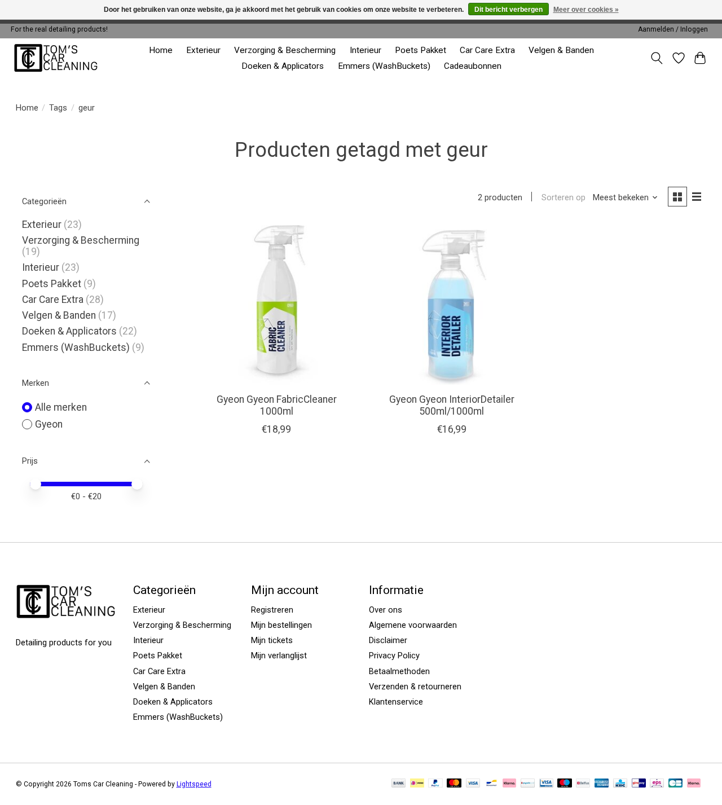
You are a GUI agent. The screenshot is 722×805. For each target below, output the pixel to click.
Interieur (365, 50)
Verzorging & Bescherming (285, 50)
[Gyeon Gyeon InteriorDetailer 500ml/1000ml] (451, 305)
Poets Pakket (420, 50)
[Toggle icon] (656, 58)
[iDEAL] (417, 783)
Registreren (272, 610)
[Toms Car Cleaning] (57, 57)
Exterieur (203, 50)
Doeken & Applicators (282, 66)
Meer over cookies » (586, 10)
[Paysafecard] (528, 783)
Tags (58, 108)
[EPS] (657, 783)
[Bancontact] (492, 783)
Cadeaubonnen (472, 66)
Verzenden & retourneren (415, 686)
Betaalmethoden (399, 671)
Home (161, 50)
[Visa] (473, 783)
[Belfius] (583, 783)
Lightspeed (194, 784)
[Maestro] (564, 783)
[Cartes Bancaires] (675, 783)
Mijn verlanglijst (279, 655)
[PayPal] (435, 783)
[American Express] (602, 783)
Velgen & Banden (561, 50)
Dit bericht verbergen (508, 10)
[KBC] (620, 783)
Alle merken (61, 407)
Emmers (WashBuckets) (384, 66)
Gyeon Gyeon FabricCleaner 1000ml (277, 405)
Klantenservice (396, 702)
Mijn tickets (272, 640)
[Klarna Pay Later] (694, 783)
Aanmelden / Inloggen (673, 29)
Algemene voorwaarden (413, 625)
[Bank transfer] (398, 783)
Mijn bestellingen (281, 625)
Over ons (385, 610)
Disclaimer (388, 640)
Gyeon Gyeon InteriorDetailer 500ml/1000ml (451, 405)
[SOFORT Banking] (509, 783)
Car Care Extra (487, 50)
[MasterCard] (454, 783)
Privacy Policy (394, 655)
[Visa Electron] (546, 783)
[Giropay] (639, 783)
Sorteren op (563, 197)
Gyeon (49, 424)
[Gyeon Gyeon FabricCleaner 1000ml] (276, 305)
